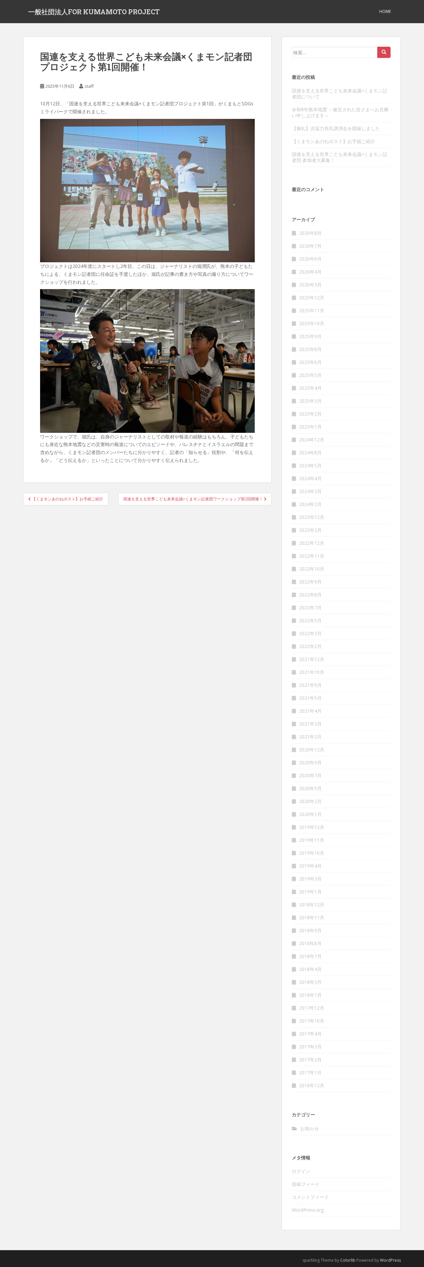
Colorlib (347, 1260)
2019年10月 (311, 853)
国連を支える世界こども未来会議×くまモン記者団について (339, 93)
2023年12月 (311, 517)
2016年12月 (311, 1085)
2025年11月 (311, 310)
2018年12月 (311, 904)
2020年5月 (310, 788)
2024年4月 (310, 478)
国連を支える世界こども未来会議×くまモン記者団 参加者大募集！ (339, 157)
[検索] (384, 52)
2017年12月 (311, 1008)
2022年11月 (311, 556)
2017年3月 (310, 1046)
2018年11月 (311, 917)
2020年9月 (310, 762)
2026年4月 (310, 272)
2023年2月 (310, 530)
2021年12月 (311, 659)
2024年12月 (311, 439)
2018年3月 (310, 982)
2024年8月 (310, 452)
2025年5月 (310, 375)
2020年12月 (311, 749)
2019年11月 (311, 840)
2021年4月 (310, 711)
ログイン (301, 1171)
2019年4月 (310, 866)
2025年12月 (311, 297)
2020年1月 (310, 814)
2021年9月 (310, 685)
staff (89, 86)
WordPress (390, 1260)
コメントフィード (310, 1197)
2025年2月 (310, 414)
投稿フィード (306, 1184)
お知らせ (309, 1128)
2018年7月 (310, 956)
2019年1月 (310, 891)
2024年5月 (310, 465)
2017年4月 (310, 1034)
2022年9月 (310, 582)
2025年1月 (310, 427)
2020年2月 (310, 801)
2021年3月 (310, 724)
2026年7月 (310, 246)
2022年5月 (310, 620)
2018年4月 (310, 969)
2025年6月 (310, 362)
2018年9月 (310, 930)
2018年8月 (310, 943)
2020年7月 (310, 775)
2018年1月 (310, 995)
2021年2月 (310, 737)
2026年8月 (310, 233)
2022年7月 (310, 607)
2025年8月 (310, 349)
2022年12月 (311, 543)
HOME (385, 11)
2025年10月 (311, 323)
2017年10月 (311, 1021)
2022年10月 (311, 569)
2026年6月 (310, 259)
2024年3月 (310, 491)
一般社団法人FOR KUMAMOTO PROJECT (94, 11)
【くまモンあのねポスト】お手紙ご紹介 (333, 141)
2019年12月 (311, 827)
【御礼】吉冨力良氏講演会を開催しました (336, 128)
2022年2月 (310, 646)
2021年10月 (311, 672)
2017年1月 (310, 1072)
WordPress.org (308, 1210)
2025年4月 (310, 388)
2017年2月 (310, 1059)
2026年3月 (310, 284)
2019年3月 (310, 879)
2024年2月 (310, 504)
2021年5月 (310, 698)
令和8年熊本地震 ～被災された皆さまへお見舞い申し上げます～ (340, 112)
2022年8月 (310, 594)
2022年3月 (310, 633)
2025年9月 (310, 336)
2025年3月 (310, 401)
